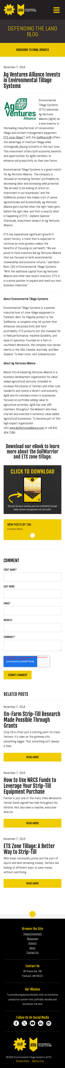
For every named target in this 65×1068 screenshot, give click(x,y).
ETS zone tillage (14, 137)
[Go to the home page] (20, 14)
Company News (15, 529)
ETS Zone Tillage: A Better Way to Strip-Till (29, 849)
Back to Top (38, 1060)
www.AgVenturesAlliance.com (26, 428)
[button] (56, 9)
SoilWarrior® (44, 137)
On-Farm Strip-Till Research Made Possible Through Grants (32, 720)
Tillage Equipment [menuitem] (32, 934)
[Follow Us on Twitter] (24, 1023)
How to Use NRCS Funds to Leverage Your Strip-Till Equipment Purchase (30, 786)
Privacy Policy (22, 1060)
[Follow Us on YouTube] (32, 1023)
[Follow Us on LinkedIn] (41, 1023)
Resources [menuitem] (32, 938)
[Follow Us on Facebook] (16, 1023)
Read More (32, 757)
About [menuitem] (32, 948)
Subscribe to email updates (32, 50)
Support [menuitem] (32, 943)
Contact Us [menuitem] (32, 952)
